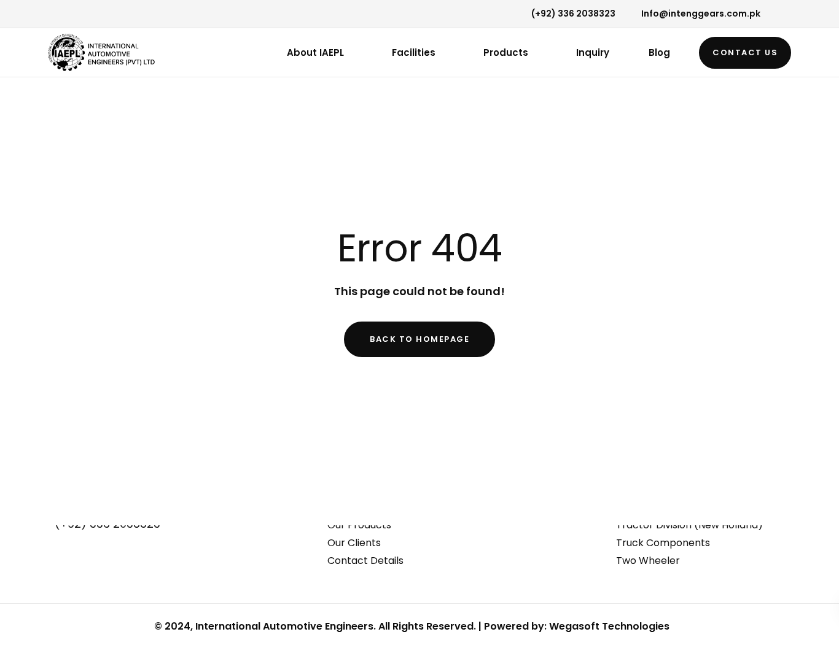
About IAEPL (315, 52)
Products (505, 52)
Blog (659, 52)
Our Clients (354, 543)
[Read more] (51, 14)
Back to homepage (419, 339)
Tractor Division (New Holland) (689, 525)
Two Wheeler (648, 561)
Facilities (413, 52)
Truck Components (663, 543)
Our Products (359, 525)
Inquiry (592, 52)
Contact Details (365, 561)
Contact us (745, 52)
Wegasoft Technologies (609, 626)
